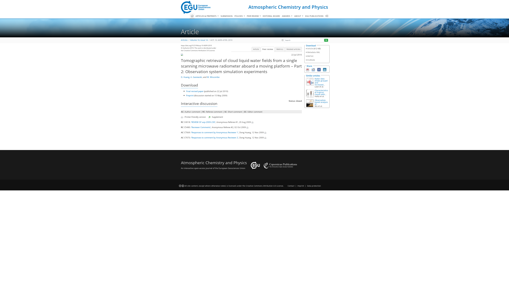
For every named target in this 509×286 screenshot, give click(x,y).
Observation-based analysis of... (321, 102)
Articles (184, 40)
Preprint (190, 95)
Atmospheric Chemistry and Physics (288, 7)
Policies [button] (238, 16)
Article (256, 49)
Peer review (267, 49)
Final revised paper (194, 91)
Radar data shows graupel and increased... (321, 81)
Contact (291, 186)
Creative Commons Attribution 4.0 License (264, 186)
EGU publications (314, 16)
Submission (226, 16)
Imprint (300, 186)
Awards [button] (286, 16)
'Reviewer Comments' (201, 127)
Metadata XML (313, 52)
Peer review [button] (253, 16)
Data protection (314, 186)
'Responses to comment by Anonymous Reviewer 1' (214, 132)
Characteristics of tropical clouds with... (321, 92)
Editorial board (271, 16)
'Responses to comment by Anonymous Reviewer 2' (214, 137)
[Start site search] (326, 40)
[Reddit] (313, 69)
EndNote (311, 60)
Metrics (280, 49)
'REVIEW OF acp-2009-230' (203, 122)
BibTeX (310, 56)
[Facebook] (319, 69)
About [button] (298, 16)
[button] (283, 40)
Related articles (293, 49)
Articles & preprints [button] (206, 16)
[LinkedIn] (324, 69)
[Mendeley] (307, 69)
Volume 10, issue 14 (199, 40)
